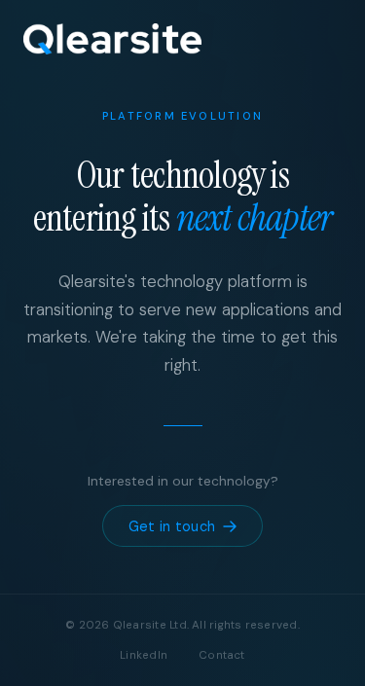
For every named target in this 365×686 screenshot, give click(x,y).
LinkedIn (143, 655)
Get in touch (171, 526)
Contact (222, 655)
